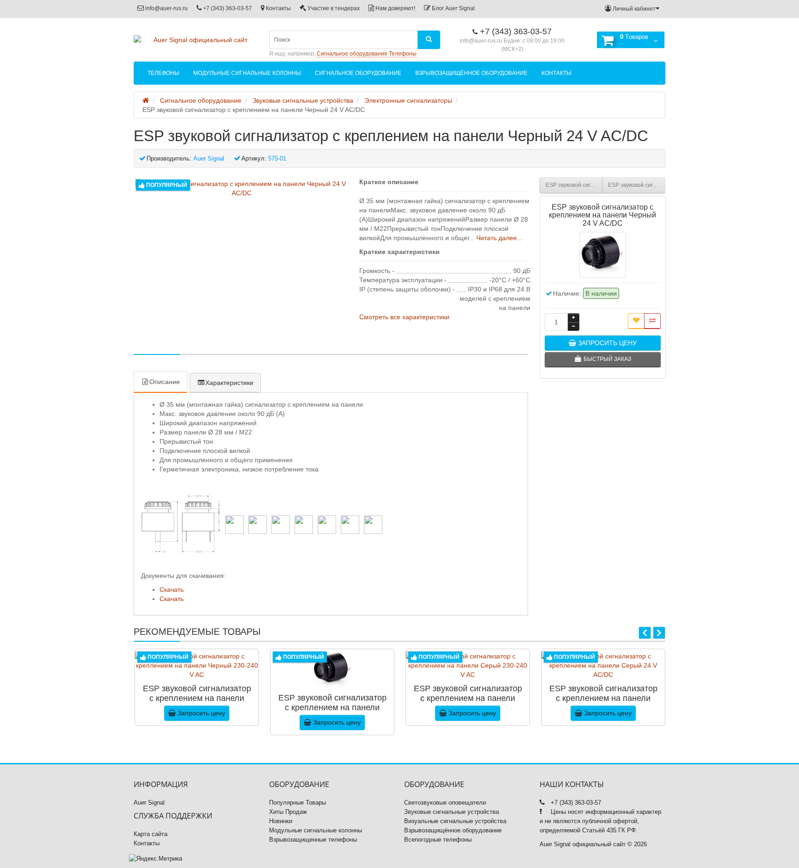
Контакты (277, 8)
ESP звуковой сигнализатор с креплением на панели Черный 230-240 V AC (574, 185)
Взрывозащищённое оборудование (471, 73)
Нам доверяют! (394, 8)
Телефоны (163, 73)
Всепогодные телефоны (438, 839)
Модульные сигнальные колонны (247, 73)
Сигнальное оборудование (358, 73)
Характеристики (229, 382)
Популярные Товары (297, 802)
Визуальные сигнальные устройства (455, 821)
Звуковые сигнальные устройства (451, 811)
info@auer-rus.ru (166, 8)
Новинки (280, 821)
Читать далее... (499, 238)
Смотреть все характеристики (404, 317)
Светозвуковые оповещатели (445, 802)
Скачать (172, 589)
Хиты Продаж (288, 811)
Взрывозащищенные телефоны (313, 839)
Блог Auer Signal (452, 8)
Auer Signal (149, 802)
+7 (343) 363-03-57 (227, 8)
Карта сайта (150, 834)
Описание (164, 381)
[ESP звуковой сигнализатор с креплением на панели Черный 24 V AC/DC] (242, 188)
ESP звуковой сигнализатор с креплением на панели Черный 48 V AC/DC (636, 185)
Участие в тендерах (333, 8)
